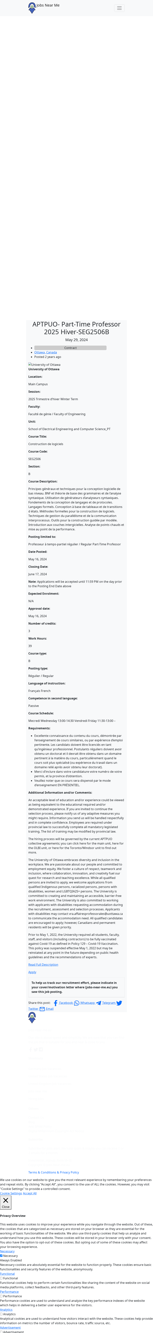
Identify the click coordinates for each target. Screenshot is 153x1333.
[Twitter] (36, 1049)
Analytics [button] (6, 1310)
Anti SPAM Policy (40, 1126)
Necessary (10, 1256)
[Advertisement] (76, 44)
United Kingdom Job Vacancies (49, 1084)
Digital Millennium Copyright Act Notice (56, 1131)
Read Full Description (43, 965)
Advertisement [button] (10, 1328)
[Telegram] (41, 1049)
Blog (31, 1122)
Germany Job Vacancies (44, 1069)
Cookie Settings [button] (11, 1193)
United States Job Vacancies (47, 1076)
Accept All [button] (30, 1193)
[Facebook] (31, 1049)
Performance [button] (9, 1292)
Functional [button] (7, 1274)
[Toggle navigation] (119, 8)
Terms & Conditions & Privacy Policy (53, 1172)
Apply (32, 972)
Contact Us (36, 1118)
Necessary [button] (7, 1251)
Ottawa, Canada (45, 352)
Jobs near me (37, 1091)
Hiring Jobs (36, 1099)
